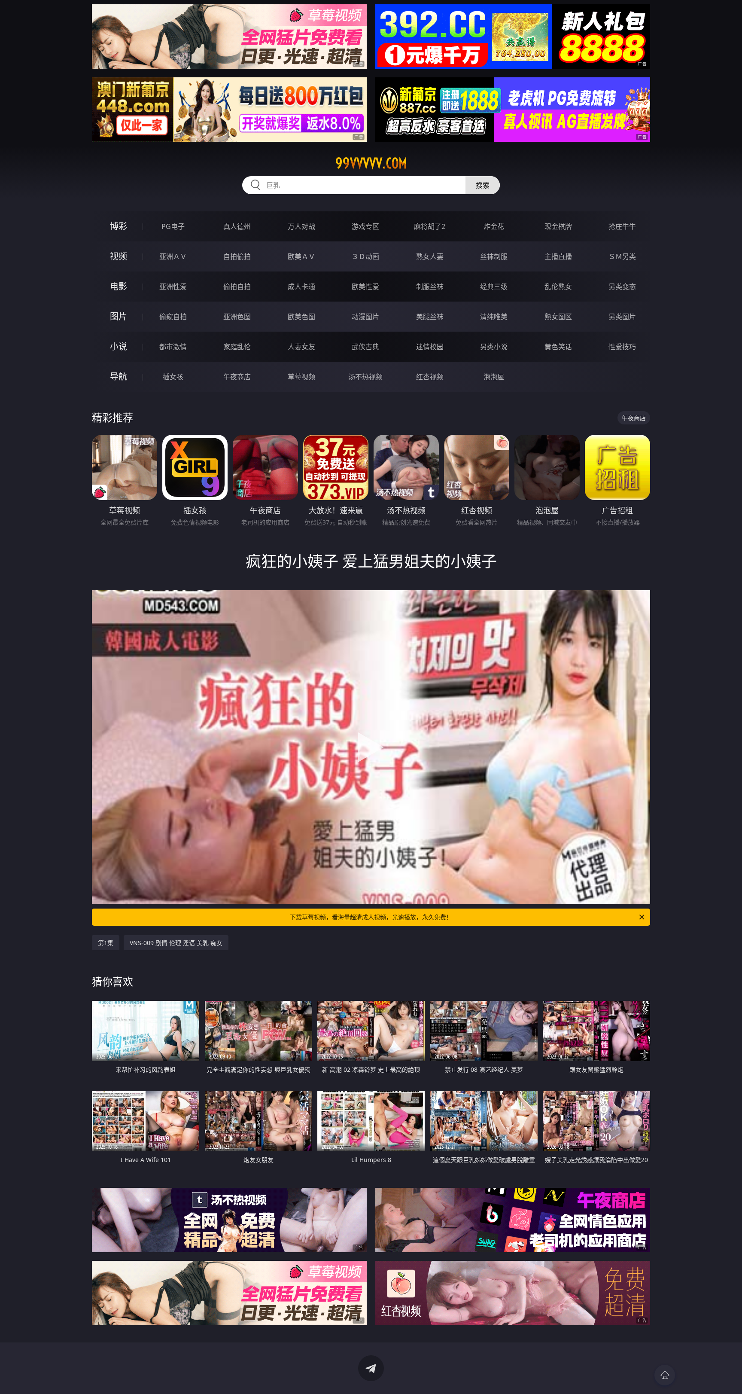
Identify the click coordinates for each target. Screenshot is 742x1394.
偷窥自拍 (173, 316)
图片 (118, 316)
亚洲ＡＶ (173, 256)
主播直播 (558, 256)
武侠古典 (365, 346)
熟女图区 (558, 316)
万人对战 (301, 226)
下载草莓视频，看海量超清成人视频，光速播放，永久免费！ (371, 917)
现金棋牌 (558, 226)
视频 (118, 256)
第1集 (105, 943)
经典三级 (494, 286)
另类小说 (494, 346)
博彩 (118, 226)
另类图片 (622, 316)
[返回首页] (664, 1375)
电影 (118, 286)
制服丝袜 (430, 286)
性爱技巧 (622, 346)
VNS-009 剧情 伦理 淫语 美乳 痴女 (176, 943)
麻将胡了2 (429, 226)
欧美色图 (301, 316)
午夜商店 (237, 376)
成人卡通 (301, 286)
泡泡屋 (494, 376)
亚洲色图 (237, 316)
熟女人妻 (430, 256)
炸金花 (494, 226)
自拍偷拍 (237, 256)
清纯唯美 (494, 316)
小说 (118, 346)
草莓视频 (301, 376)
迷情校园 (430, 346)
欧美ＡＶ (301, 256)
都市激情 (173, 346)
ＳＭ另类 (622, 256)
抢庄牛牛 (622, 226)
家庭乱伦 (237, 346)
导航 (118, 376)
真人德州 (237, 226)
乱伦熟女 (558, 286)
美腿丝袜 (430, 316)
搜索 (483, 185)
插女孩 (173, 376)
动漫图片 (365, 316)
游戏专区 (365, 226)
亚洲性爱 (173, 286)
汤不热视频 (365, 376)
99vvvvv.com (371, 163)
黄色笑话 (558, 346)
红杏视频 (430, 376)
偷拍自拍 (237, 286)
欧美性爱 (365, 286)
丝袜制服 (494, 256)
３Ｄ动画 (365, 256)
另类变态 (622, 286)
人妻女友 (301, 346)
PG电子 (173, 226)
